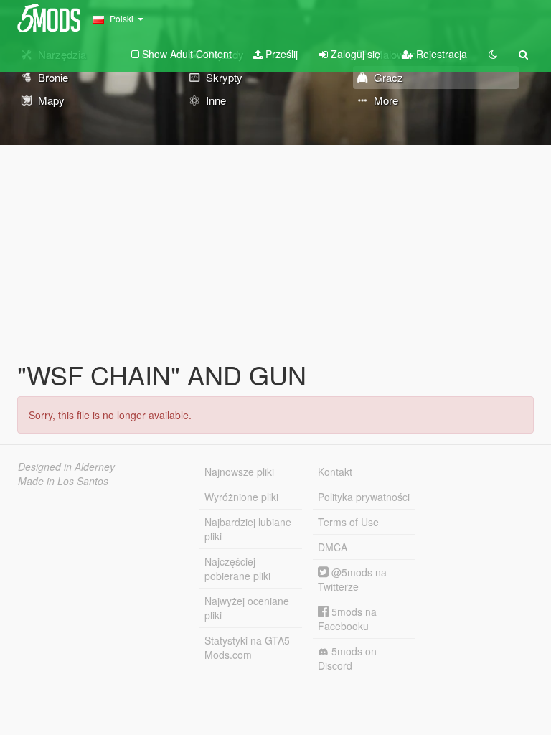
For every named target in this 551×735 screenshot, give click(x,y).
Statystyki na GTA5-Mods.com (248, 647)
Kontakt (335, 471)
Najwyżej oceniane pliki (246, 608)
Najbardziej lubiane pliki (247, 529)
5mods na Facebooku (347, 618)
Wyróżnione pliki (241, 497)
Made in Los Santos (63, 481)
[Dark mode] (493, 54)
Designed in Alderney (66, 466)
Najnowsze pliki (239, 471)
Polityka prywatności (364, 497)
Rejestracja (440, 54)
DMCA (332, 547)
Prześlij (280, 54)
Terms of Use (348, 522)
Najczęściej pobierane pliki (237, 568)
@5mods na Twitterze (352, 579)
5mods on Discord (347, 658)
